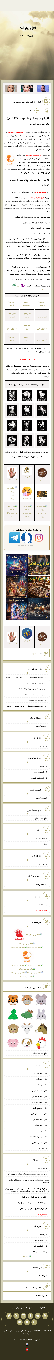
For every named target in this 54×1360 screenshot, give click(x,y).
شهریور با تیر (42, 317)
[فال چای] (39, 610)
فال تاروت (43, 1148)
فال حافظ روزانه (12, 496)
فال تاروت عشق (41, 1131)
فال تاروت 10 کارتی (12, 514)
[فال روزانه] (17, 566)
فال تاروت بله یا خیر (39, 1142)
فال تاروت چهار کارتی (39, 1102)
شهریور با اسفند (12, 338)
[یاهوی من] (45, 1316)
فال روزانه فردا (41, 1295)
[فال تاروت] (39, 566)
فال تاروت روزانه (42, 514)
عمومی (33, 654)
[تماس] (16, 1316)
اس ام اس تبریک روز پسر (38, 700)
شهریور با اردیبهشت (27, 303)
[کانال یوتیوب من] (27, 1322)
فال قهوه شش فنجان (39, 778)
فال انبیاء (43, 746)
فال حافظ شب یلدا (40, 1246)
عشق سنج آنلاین (41, 884)
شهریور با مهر (42, 328)
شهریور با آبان (27, 326)
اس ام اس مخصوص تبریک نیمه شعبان (33, 688)
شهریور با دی (42, 340)
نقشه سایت (18, 1339)
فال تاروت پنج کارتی (39, 1108)
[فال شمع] (17, 588)
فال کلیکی (43, 864)
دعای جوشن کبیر (40, 838)
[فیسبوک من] (30, 1316)
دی (18, 286)
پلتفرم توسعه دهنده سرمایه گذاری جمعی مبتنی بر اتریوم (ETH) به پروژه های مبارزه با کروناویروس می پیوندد (27, 1189)
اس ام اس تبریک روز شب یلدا (36, 694)
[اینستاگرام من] (23, 1316)
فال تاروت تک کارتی (39, 1090)
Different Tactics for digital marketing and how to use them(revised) (29, 1181)
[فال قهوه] (39, 588)
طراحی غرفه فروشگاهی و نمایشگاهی (33, 1208)
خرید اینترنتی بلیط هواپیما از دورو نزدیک (32, 1203)
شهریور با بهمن (27, 338)
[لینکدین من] (20, 1322)
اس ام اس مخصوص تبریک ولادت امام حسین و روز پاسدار (26, 677)
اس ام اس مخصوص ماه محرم (36, 683)
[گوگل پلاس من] (34, 1322)
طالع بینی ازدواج (27, 478)
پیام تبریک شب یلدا (40, 1251)
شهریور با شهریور (12, 315)
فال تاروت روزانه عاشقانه (37, 1137)
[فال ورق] (17, 610)
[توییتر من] (9, 1316)
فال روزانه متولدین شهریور (26, 101)
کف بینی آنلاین (41, 798)
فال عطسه (43, 1275)
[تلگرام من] (38, 1316)
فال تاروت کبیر (41, 1079)
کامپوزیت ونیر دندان (39, 1168)
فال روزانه (28, 27)
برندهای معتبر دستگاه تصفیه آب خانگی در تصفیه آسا (27, 1174)
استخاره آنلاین (41, 726)
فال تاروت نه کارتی (40, 1119)
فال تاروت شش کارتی (39, 1113)
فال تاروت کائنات (27, 514)
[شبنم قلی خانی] (11, 89)
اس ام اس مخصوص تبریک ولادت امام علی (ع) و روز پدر (27, 706)
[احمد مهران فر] (43, 89)
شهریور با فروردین (42, 303)
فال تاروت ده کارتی (40, 1125)
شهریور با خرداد (12, 303)
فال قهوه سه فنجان (40, 772)
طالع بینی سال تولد (40, 1053)
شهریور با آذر (12, 328)
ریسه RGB (43, 904)
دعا (45, 844)
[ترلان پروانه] (27, 89)
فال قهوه (43, 766)
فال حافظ (43, 1234)
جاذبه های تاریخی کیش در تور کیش (34, 1197)
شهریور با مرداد (27, 315)
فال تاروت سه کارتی (39, 1096)
